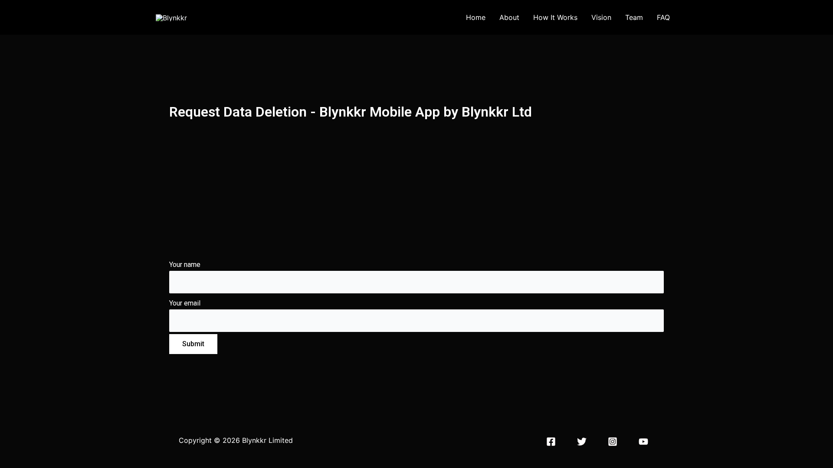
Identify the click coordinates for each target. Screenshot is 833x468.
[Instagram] (613, 441)
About (509, 17)
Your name (184, 264)
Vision (601, 17)
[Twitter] (582, 441)
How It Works (555, 17)
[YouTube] (643, 441)
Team (634, 17)
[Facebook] (551, 441)
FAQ (663, 17)
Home (475, 17)
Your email (184, 303)
